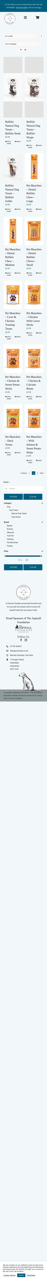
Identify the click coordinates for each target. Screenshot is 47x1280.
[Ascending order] (41, 36)
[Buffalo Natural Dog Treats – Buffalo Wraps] (34, 87)
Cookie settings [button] (9, 1275)
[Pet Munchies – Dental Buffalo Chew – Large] (34, 167)
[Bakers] (5, 525)
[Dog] (5, 506)
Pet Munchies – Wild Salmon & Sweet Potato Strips (34, 444)
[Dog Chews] (9, 517)
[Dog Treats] (7, 510)
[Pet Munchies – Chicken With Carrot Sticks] (34, 295)
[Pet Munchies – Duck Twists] (13, 418)
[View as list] (25, 50)
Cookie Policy (31, 695)
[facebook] (21, 640)
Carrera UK (25, 692)
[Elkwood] (5, 532)
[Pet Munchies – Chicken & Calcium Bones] (34, 358)
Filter (13, 497)
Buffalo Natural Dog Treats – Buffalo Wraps (33, 129)
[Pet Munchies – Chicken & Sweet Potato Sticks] (13, 358)
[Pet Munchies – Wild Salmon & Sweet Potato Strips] (34, 418)
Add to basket (9, 142)
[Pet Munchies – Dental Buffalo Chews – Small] (34, 231)
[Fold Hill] (5, 535)
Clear (33, 497)
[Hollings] (5, 539)
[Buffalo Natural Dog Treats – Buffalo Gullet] (13, 167)
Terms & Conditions (15, 698)
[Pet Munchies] (5, 542)
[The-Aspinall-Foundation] (23, 625)
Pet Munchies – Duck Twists (12, 440)
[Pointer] (5, 546)
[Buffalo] (5, 529)
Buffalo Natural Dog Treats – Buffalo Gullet (12, 193)
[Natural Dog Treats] (9, 513)
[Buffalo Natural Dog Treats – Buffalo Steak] (13, 87)
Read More (31, 1275)
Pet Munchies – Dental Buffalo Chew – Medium (12, 257)
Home (5, 482)
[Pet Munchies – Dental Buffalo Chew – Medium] (13, 231)
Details (18, 141)
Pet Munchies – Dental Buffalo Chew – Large (34, 193)
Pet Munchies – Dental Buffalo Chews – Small (34, 257)
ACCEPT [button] (21, 1275)
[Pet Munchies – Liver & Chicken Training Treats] (13, 295)
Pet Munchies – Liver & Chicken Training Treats (12, 321)
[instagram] (26, 640)
